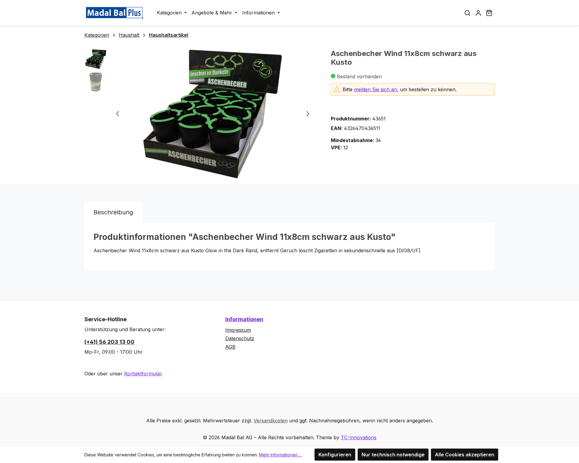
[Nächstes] (307, 114)
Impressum (238, 330)
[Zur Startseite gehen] (114, 12)
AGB (230, 347)
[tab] (113, 212)
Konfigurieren (334, 455)
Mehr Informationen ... (280, 454)
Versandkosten (271, 421)
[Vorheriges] (117, 114)
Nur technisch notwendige (393, 455)
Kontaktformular (143, 374)
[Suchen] (467, 13)
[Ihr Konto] (478, 13)
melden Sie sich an (375, 89)
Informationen (244, 319)
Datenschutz (239, 338)
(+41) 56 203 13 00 (109, 342)
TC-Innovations (358, 437)
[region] (201, 114)
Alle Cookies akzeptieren (464, 455)
